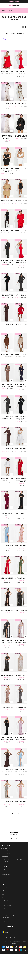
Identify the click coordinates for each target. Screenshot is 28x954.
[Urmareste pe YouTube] (10, 937)
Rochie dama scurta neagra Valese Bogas (7, 231)
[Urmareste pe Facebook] (2, 937)
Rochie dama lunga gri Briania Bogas (20, 295)
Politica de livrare (6, 900)
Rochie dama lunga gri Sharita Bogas (7, 417)
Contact (3, 869)
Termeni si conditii (6, 874)
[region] (14, 831)
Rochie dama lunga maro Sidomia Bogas (7, 609)
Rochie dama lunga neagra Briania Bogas (7, 295)
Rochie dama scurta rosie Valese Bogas (21, 231)
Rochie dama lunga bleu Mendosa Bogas (21, 770)
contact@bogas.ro (7, 850)
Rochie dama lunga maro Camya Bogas (7, 770)
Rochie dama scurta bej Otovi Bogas (7, 201)
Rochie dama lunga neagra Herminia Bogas (20, 513)
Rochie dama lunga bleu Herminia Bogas (7, 546)
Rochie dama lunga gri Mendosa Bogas (7, 802)
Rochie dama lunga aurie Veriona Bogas (21, 609)
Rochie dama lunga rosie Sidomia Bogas (7, 578)
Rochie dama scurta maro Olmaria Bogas (7, 355)
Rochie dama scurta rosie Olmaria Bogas (21, 325)
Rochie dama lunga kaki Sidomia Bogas (20, 578)
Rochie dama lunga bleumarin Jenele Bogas (20, 386)
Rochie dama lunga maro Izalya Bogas (7, 706)
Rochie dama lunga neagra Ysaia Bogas (7, 675)
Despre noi (4, 887)
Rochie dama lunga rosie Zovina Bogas (20, 72)
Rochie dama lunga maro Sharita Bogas (7, 449)
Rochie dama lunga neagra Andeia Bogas (7, 738)
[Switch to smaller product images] (25, 27)
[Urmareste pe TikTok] (14, 937)
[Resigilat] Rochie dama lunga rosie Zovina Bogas (21, 262)
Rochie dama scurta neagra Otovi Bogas (21, 201)
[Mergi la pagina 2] (22, 813)
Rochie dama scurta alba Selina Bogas (7, 479)
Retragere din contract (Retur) (9, 908)
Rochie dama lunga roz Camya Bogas (20, 738)
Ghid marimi (4, 897)
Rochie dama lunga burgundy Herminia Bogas (7, 513)
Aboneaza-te (8, 926)
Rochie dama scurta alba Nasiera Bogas (21, 169)
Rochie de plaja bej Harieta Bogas (21, 104)
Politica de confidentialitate (8, 872)
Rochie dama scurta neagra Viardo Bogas (21, 136)
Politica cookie (5, 877)
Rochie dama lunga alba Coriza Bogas (20, 449)
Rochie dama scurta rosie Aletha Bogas (7, 72)
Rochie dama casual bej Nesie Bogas (21, 355)
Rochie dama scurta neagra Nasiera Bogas (7, 170)
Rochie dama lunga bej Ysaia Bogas (20, 675)
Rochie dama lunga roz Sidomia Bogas (20, 546)
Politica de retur (5, 903)
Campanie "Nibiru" (6, 879)
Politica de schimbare (7, 905)
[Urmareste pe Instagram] (6, 937)
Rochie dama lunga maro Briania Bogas (7, 325)
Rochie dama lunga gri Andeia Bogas (20, 706)
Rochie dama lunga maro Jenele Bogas (7, 385)
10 (18, 813)
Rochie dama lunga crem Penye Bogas (7, 104)
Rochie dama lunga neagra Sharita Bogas (20, 418)
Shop (3, 890)
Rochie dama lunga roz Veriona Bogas (20, 641)
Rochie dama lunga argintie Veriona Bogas (7, 642)
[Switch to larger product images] (23, 27)
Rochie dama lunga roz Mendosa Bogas (21, 802)
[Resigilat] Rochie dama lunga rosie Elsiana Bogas (21, 480)
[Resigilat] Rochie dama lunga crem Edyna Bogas (7, 137)
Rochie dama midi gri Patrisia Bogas (7, 261)
